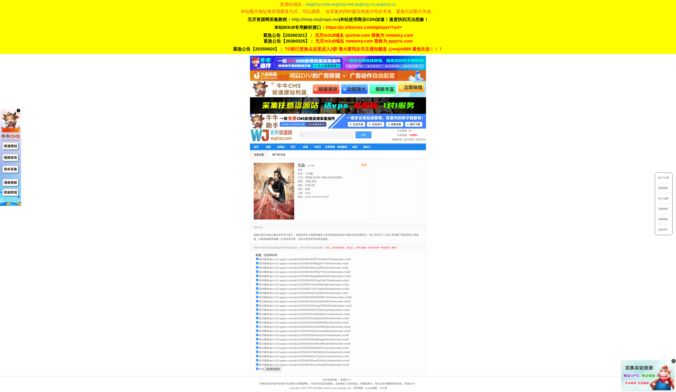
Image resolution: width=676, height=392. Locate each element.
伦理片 (317, 146)
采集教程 (663, 208)
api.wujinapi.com (342, 388)
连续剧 (280, 146)
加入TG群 (663, 177)
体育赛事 (330, 146)
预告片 (367, 146)
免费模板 (663, 219)
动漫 (305, 146)
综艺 (293, 146)
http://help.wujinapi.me (315, 19)
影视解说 (342, 146)
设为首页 (409, 139)
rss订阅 (383, 388)
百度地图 (358, 388)
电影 (268, 146)
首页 (256, 146)
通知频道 (663, 188)
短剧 (354, 146)
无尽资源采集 (329, 379)
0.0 (363, 165)
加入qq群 (663, 198)
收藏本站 (397, 139)
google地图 (371, 388)
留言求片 (421, 139)
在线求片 (663, 229)
